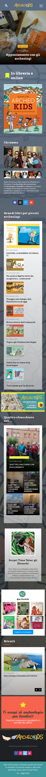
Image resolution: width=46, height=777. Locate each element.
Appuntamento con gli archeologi (23, 56)
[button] (9, 608)
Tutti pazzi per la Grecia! (20, 385)
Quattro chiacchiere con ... (19, 457)
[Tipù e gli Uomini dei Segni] (15, 331)
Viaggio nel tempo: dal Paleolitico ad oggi (18, 300)
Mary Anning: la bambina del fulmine (20, 676)
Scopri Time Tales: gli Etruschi (23, 562)
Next (40, 689)
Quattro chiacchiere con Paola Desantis (21, 465)
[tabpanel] (23, 471)
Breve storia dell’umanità (20, 322)
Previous (36, 689)
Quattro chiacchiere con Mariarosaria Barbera (31, 487)
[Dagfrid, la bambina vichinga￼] (23, 236)
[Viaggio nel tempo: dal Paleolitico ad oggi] (15, 288)
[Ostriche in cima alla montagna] (15, 351)
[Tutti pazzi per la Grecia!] (15, 374)
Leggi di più (24, 773)
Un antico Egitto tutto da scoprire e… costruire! (19, 277)
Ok (18, 773)
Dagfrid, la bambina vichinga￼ (22, 254)
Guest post (22, 46)
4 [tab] (27, 691)
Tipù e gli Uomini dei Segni (21, 342)
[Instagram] (20, 202)
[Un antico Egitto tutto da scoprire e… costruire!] (15, 265)
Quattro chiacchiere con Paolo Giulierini (30, 510)
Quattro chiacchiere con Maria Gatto (14, 488)
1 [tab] (24, 520)
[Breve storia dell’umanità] (15, 311)
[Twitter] (25, 202)
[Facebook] (14, 202)
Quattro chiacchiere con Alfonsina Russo (14, 509)
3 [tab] (25, 691)
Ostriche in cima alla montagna (18, 363)
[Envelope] (31, 202)
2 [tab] (23, 691)
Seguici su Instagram (23, 632)
